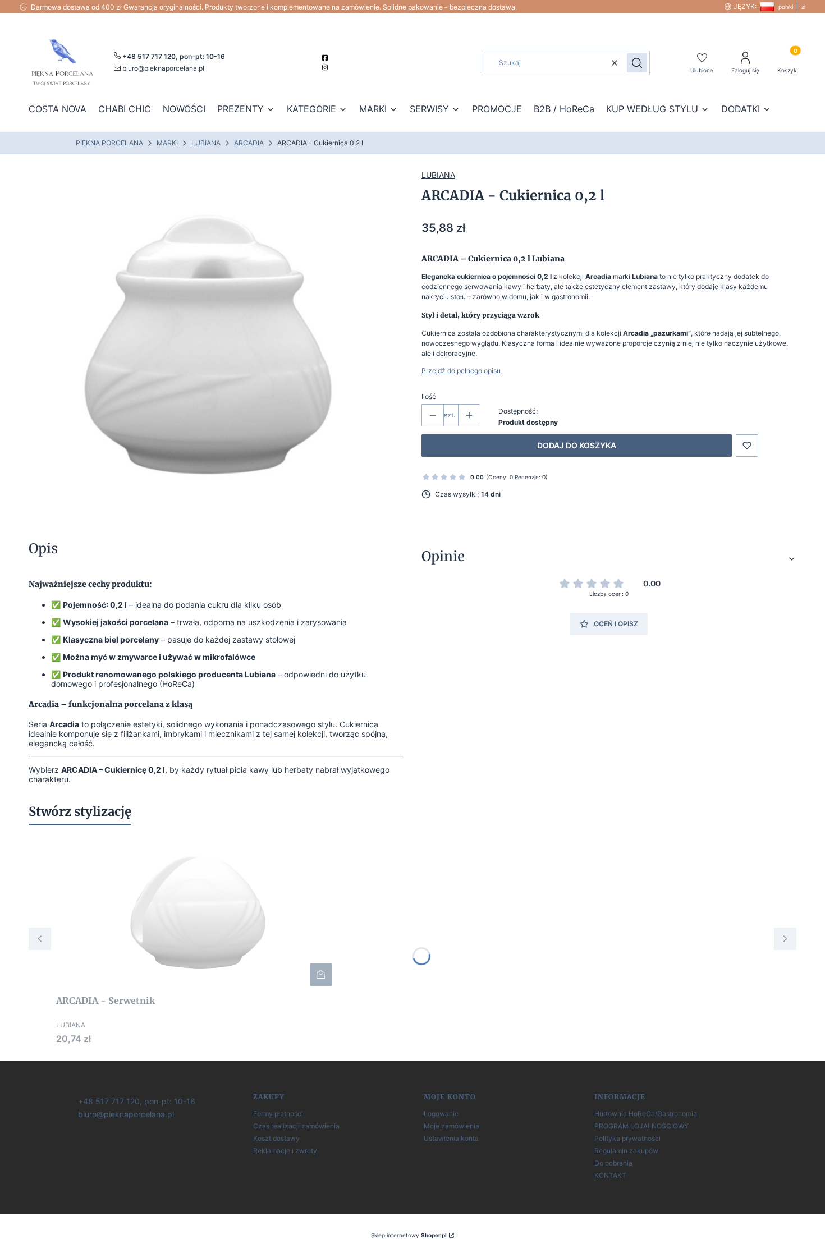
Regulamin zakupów (626, 1150)
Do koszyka (321, 974)
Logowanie (441, 1113)
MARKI (167, 143)
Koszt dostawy (276, 1138)
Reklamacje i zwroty (285, 1150)
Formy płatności (278, 1113)
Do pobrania (613, 1163)
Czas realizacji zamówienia (296, 1126)
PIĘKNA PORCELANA (109, 143)
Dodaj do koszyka (576, 445)
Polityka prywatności (627, 1138)
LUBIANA (206, 143)
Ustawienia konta (451, 1138)
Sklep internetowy (409, 1235)
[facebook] (326, 57)
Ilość (428, 396)
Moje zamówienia (451, 1126)
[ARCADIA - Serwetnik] (196, 911)
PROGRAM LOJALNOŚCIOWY (641, 1126)
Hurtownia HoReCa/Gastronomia (645, 1113)
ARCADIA (249, 143)
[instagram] (326, 67)
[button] (637, 62)
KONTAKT (610, 1175)
